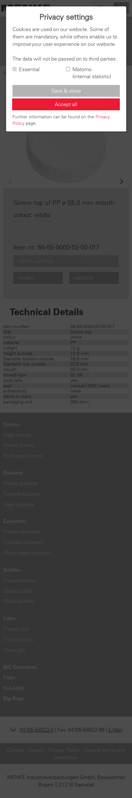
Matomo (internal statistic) (91, 73)
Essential (29, 69)
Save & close (66, 91)
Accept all (66, 104)
